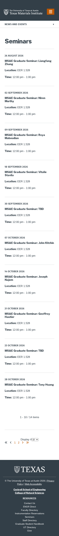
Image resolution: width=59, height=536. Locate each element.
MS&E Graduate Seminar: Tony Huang (29, 384)
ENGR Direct (29, 507)
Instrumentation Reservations (29, 513)
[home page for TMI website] (23, 14)
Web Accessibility (33, 484)
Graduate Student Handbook (29, 524)
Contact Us (29, 503)
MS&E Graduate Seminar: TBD (24, 209)
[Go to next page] (23, 442)
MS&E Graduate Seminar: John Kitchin (29, 242)
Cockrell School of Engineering (30, 489)
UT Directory (29, 527)
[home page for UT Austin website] (29, 472)
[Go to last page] (27, 442)
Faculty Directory (29, 510)
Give (29, 531)
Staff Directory (29, 520)
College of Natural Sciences (29, 493)
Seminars (29, 517)
